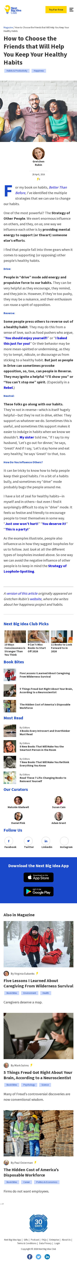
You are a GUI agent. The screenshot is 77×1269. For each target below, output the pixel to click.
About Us (66, 1239)
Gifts (26, 1239)
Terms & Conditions (26, 1243)
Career (26, 1182)
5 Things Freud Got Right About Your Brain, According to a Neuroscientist (38, 1075)
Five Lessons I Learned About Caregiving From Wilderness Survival (38, 983)
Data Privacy (45, 1243)
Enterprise (54, 1239)
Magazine (8, 27)
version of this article (21, 593)
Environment (29, 993)
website (35, 599)
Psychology (29, 1084)
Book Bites (12, 993)
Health (46, 993)
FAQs (44, 1239)
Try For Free (56, 9)
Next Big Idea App (12, 1239)
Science (45, 1084)
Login (57, 1243)
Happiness (39, 70)
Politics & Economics (46, 1182)
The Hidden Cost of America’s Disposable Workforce (31, 1172)
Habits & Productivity (17, 70)
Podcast (35, 1239)
